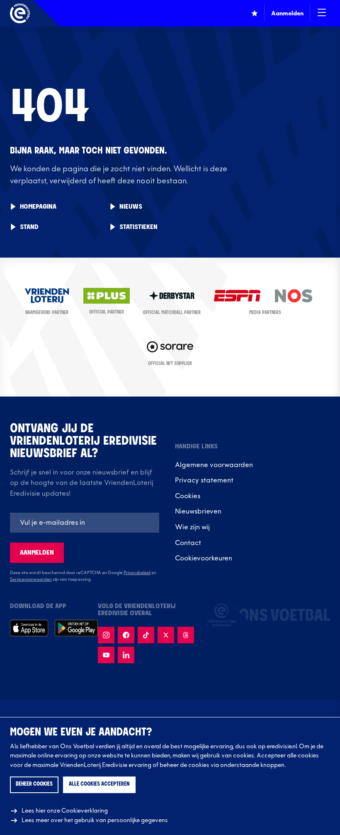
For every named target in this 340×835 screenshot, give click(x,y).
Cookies (187, 496)
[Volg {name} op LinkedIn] (126, 655)
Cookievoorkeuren (203, 558)
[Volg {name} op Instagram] (106, 635)
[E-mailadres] (84, 523)
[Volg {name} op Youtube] (106, 655)
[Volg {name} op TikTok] (146, 635)
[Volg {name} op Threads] (185, 635)
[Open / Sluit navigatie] (321, 13)
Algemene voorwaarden (214, 465)
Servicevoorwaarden (31, 579)
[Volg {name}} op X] (166, 635)
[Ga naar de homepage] (20, 13)
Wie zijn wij (192, 527)
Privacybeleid (137, 573)
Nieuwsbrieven (198, 511)
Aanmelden (37, 553)
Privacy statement (204, 480)
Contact (188, 543)
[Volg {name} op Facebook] (126, 635)
